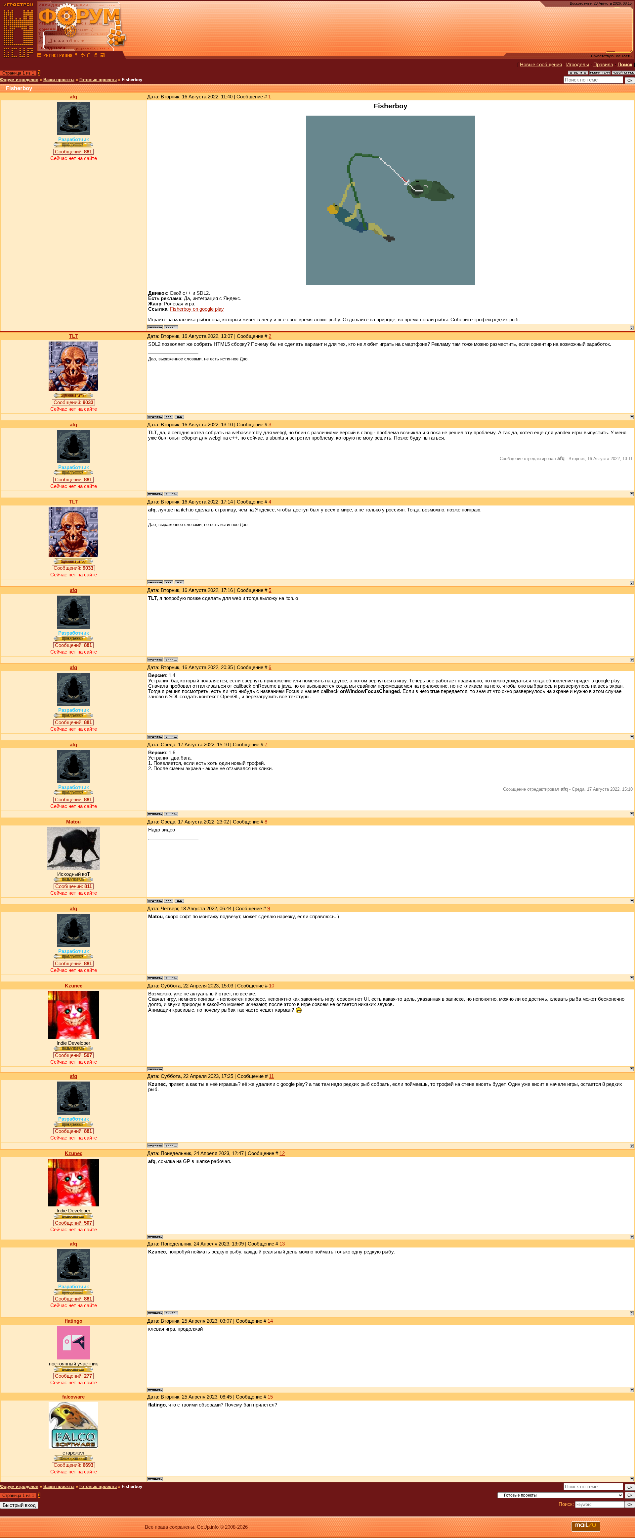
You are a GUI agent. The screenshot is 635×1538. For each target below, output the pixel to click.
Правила (603, 64)
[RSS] (102, 56)
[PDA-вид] (96, 56)
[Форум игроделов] (39, 56)
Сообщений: (73, 151)
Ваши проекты (58, 79)
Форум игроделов (19, 79)
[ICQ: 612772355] (179, 901)
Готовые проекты (98, 79)
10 (271, 985)
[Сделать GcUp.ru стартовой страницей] (82, 56)
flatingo (73, 1321)
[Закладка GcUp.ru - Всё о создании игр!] (89, 56)
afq (73, 96)
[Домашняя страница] (168, 417)
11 (271, 1076)
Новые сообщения (541, 64)
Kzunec (73, 985)
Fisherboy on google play (197, 309)
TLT (73, 336)
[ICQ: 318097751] (179, 417)
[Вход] (76, 56)
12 (282, 1153)
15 (270, 1397)
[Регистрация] (58, 56)
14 (270, 1321)
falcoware (73, 1397)
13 (282, 1243)
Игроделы (577, 64)
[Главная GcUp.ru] (18, 56)
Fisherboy (132, 79)
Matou (73, 821)
